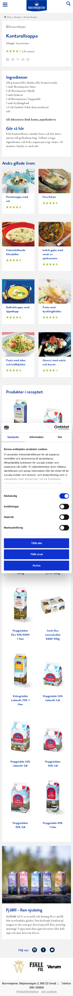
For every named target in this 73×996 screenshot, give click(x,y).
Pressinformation (27, 992)
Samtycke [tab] (13, 437)
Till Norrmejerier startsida (36, 5)
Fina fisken (49, 197)
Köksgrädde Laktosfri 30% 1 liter (20, 700)
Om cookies (49, 992)
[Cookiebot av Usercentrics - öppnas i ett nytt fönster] (54, 427)
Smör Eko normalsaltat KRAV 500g (52, 635)
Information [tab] (36, 437)
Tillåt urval (36, 554)
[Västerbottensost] (19, 966)
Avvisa (36, 565)
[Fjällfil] (36, 966)
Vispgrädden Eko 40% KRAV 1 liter (20, 635)
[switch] (64, 506)
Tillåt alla (36, 543)
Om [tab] (60, 437)
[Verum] (54, 966)
